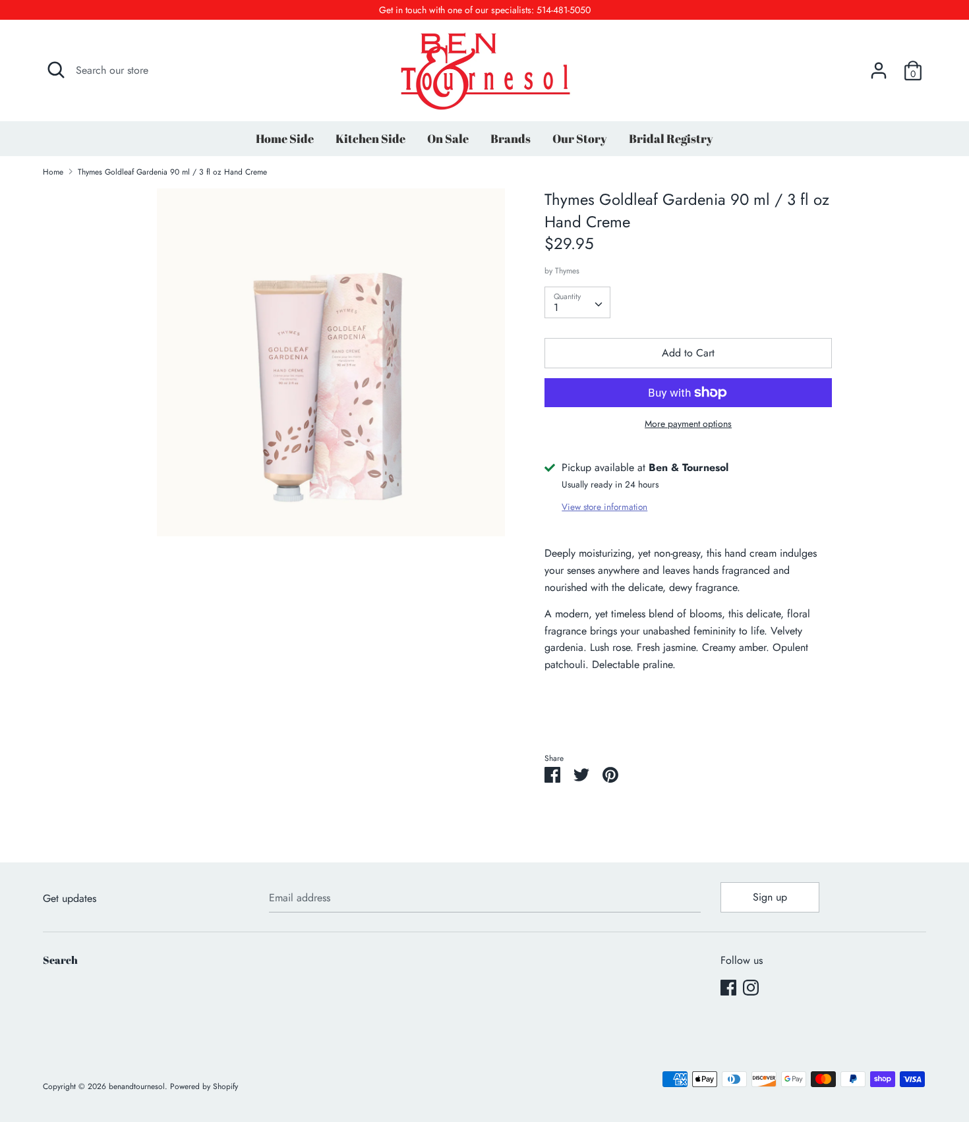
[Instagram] (751, 987)
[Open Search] (56, 70)
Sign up (770, 897)
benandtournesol (137, 1086)
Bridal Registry (671, 138)
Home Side (285, 138)
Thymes (567, 271)
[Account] (879, 65)
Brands (510, 138)
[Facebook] (728, 987)
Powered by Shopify (204, 1086)
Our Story (579, 138)
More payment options (688, 424)
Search (60, 960)
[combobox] (577, 302)
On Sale (448, 138)
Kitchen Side (370, 138)
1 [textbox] (556, 307)
